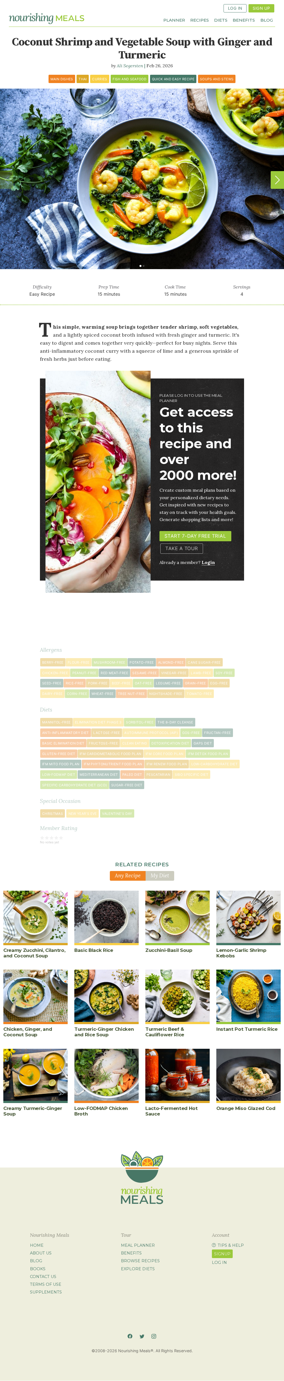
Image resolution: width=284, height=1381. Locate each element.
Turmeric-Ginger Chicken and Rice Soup (104, 1031)
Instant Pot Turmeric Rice (247, 1029)
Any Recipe (128, 875)
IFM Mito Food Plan (60, 764)
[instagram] (153, 1336)
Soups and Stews (217, 79)
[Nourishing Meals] (46, 18)
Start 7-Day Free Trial (195, 536)
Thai (82, 79)
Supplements (46, 1292)
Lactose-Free (106, 733)
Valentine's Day (117, 813)
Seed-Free (51, 683)
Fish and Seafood (129, 79)
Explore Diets (138, 1268)
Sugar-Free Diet (126, 785)
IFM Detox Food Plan (208, 754)
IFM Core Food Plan (164, 754)
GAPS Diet (203, 743)
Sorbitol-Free (139, 722)
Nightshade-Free (165, 694)
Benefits (244, 19)
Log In (235, 8)
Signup (222, 1253)
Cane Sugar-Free (204, 662)
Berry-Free (53, 662)
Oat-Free (143, 683)
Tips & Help (231, 1245)
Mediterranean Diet (99, 774)
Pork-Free (97, 683)
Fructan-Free (217, 733)
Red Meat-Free (114, 673)
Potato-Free (142, 662)
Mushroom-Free (109, 662)
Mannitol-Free (56, 722)
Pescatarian (158, 774)
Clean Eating (134, 743)
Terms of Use (45, 1284)
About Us (41, 1253)
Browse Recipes (140, 1261)
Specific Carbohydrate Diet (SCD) (74, 785)
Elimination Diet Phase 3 (98, 722)
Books (37, 1268)
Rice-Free (75, 683)
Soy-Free (224, 673)
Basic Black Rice (93, 950)
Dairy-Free (52, 694)
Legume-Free (168, 683)
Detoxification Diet (170, 743)
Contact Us (43, 1276)
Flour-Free (79, 662)
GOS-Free (191, 733)
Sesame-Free (144, 673)
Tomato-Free (199, 694)
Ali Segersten (130, 65)
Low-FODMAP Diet (58, 774)
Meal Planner (138, 1245)
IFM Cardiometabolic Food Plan (110, 754)
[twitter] (142, 1336)
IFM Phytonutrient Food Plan (113, 764)
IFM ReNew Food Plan (166, 764)
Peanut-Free (84, 673)
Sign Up (261, 8)
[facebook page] (130, 1336)
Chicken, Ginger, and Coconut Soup (27, 1031)
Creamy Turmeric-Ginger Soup (32, 1111)
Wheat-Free (103, 694)
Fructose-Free (103, 743)
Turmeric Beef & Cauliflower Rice (164, 1031)
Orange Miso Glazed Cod (245, 1108)
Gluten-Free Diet (58, 754)
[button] (277, 180)
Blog (266, 19)
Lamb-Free (201, 673)
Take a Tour (181, 548)
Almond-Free (171, 662)
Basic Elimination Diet (63, 743)
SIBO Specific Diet (191, 774)
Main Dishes (61, 79)
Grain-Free (195, 683)
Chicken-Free (55, 673)
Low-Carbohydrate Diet (214, 764)
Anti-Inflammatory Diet (65, 733)
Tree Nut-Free (131, 694)
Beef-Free (121, 683)
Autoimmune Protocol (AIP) (151, 733)
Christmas (52, 813)
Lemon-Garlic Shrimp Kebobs (241, 953)
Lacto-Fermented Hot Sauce (171, 1111)
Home (37, 1245)
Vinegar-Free (173, 673)
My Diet (160, 875)
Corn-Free (77, 694)
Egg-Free (219, 683)
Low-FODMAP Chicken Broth (101, 1111)
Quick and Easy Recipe (173, 79)
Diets (220, 19)
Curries (99, 79)
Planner (174, 19)
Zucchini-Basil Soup (168, 950)
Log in (219, 1262)
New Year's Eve (83, 813)
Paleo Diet (132, 774)
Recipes (199, 19)
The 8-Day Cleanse (175, 722)
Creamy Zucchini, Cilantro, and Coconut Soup (34, 953)
